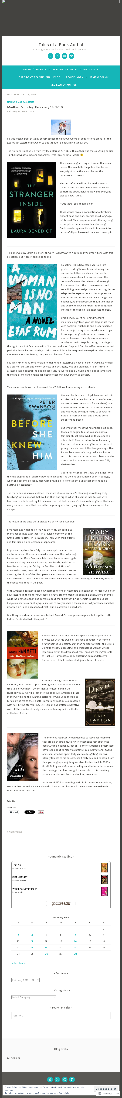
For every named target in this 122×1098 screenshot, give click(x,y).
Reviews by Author (64, 84)
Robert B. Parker (20, 868)
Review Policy (98, 77)
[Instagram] (64, 56)
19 (46, 947)
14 (75, 941)
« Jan (14, 962)
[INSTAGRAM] (64, 1079)
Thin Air (16, 864)
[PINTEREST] (72, 1079)
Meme (31, 102)
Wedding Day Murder (24, 888)
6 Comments (14, 831)
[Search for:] (61, 1015)
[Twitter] (57, 56)
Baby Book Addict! (64, 69)
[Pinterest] (71, 56)
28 (75, 953)
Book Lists (90, 69)
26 (46, 953)
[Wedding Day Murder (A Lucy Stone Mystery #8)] (104, 895)
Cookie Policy (64, 1093)
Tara (31, 111)
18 (32, 947)
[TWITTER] (57, 1079)
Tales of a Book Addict (61, 44)
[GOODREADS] (50, 1079)
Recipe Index (74, 77)
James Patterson (20, 880)
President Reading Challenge (39, 77)
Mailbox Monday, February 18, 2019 (35, 107)
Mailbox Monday (17, 102)
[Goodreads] (50, 56)
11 (32, 941)
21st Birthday (19, 876)
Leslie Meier (18, 892)
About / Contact (34, 69)
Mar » (22, 962)
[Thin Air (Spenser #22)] (104, 872)
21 (75, 947)
